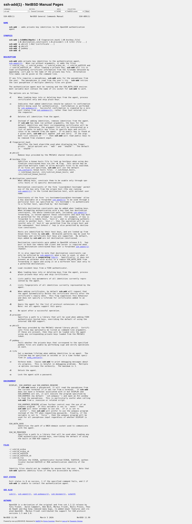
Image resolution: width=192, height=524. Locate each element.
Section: (32, 9)
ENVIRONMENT (10, 381)
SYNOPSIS (8, 36)
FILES (6, 445)
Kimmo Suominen (49, 521)
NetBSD (38, 521)
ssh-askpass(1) (29, 108)
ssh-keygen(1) (58, 494)
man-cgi (64, 521)
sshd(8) (72, 494)
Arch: (60, 9)
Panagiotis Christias (76, 521)
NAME (6, 23)
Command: (8, 9)
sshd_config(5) (34, 358)
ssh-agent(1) (15, 63)
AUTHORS (7, 500)
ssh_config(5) (25, 170)
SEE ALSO (8, 490)
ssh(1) (54, 257)
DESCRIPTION (10, 57)
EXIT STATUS (10, 477)
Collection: (72, 9)
